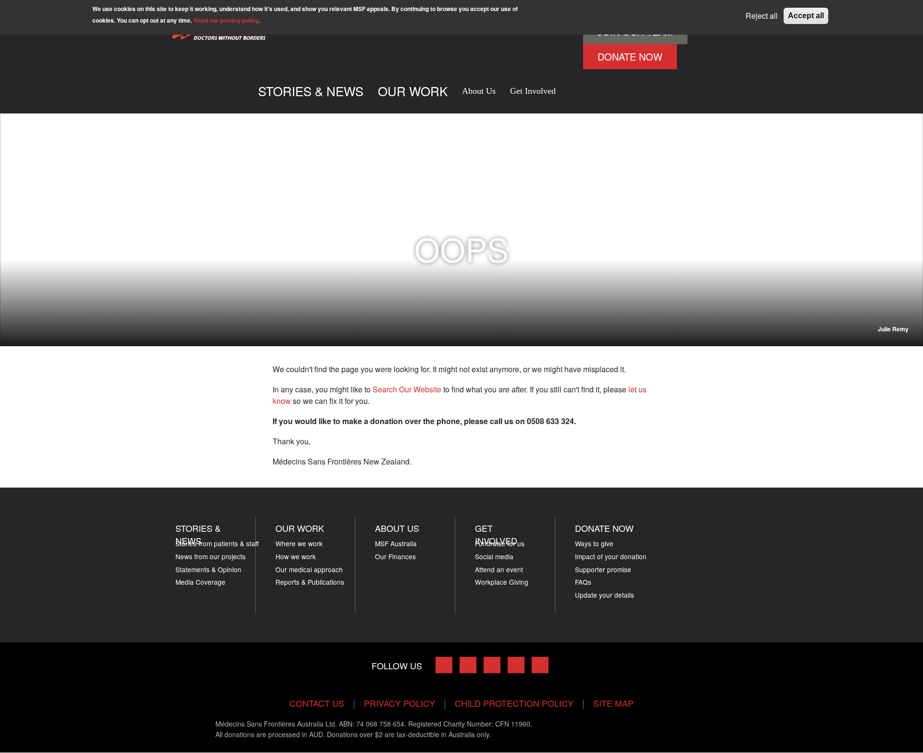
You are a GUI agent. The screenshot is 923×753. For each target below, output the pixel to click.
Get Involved (533, 91)
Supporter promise (603, 569)
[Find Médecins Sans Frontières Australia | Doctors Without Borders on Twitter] (468, 665)
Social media (494, 556)
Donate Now (630, 56)
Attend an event (499, 569)
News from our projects (210, 556)
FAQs (583, 582)
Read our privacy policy (226, 20)
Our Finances (395, 556)
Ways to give (594, 543)
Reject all (762, 15)
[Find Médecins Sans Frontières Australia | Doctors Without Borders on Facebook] (444, 665)
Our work (413, 91)
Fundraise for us (499, 543)
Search (573, 87)
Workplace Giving (501, 582)
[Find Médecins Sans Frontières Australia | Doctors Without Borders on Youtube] (516, 665)
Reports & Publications (309, 582)
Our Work (299, 528)
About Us (479, 91)
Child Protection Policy (514, 703)
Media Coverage (200, 582)
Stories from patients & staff (217, 543)
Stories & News (310, 91)
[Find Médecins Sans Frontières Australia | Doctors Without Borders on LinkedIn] (492, 665)
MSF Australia (396, 543)
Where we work (299, 543)
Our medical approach (309, 569)
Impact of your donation (611, 556)
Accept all (806, 16)
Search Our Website (407, 389)
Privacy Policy (399, 703)
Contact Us (316, 703)
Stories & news (198, 534)
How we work (295, 556)
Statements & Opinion (208, 569)
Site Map (613, 703)
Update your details (604, 595)
